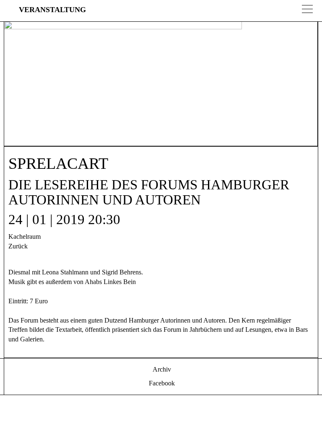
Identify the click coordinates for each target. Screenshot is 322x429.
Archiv (161, 369)
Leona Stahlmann (65, 272)
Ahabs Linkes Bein (110, 281)
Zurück (18, 246)
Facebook (161, 383)
